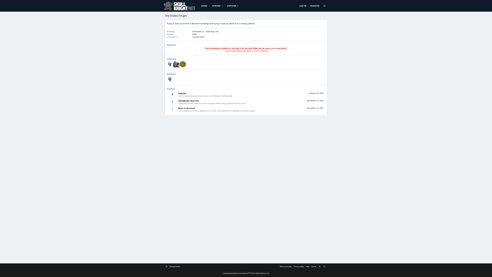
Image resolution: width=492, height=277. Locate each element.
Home (204, 5)
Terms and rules (286, 266)
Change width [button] (174, 266)
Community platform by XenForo (246, 273)
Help (307, 266)
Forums (216, 5)
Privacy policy (299, 266)
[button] (223, 6)
